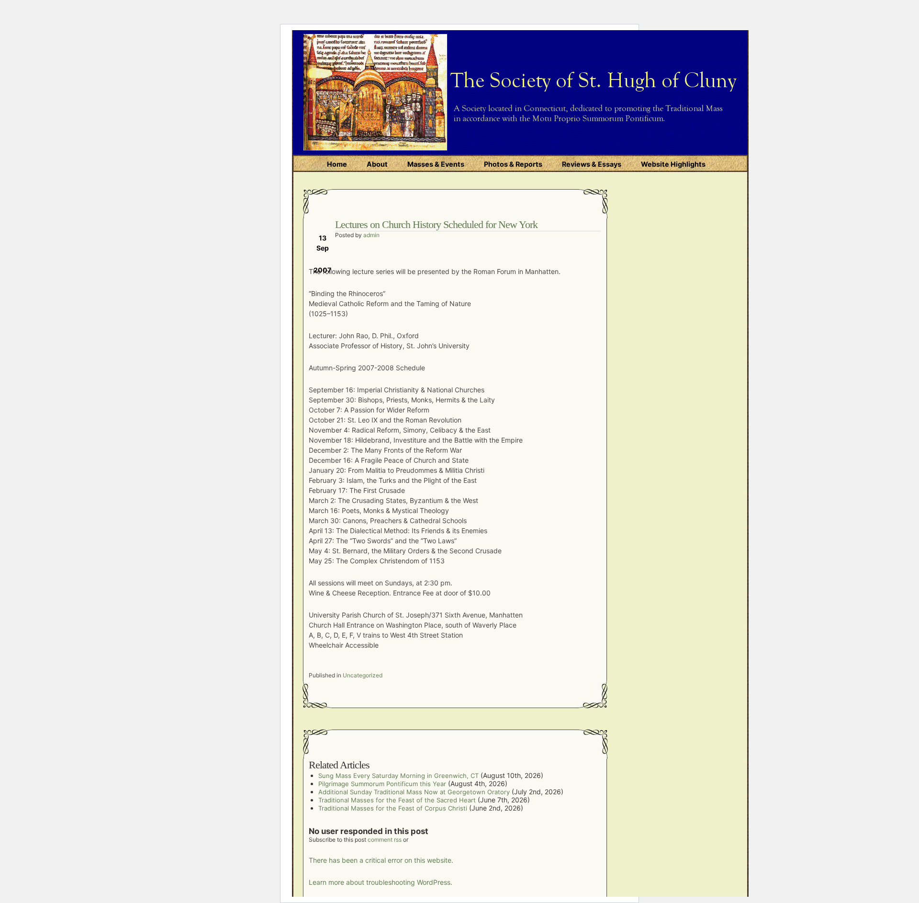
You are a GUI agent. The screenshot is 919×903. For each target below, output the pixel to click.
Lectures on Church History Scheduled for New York (436, 224)
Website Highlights (673, 164)
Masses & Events (435, 164)
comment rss (385, 839)
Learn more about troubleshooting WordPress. (380, 882)
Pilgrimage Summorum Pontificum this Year (382, 784)
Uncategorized (362, 675)
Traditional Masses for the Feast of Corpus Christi (392, 808)
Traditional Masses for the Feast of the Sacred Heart (397, 800)
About (377, 164)
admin (371, 235)
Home (337, 164)
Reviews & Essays (591, 164)
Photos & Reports (513, 164)
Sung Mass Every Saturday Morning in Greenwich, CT (398, 775)
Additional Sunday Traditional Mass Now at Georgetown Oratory (414, 792)
